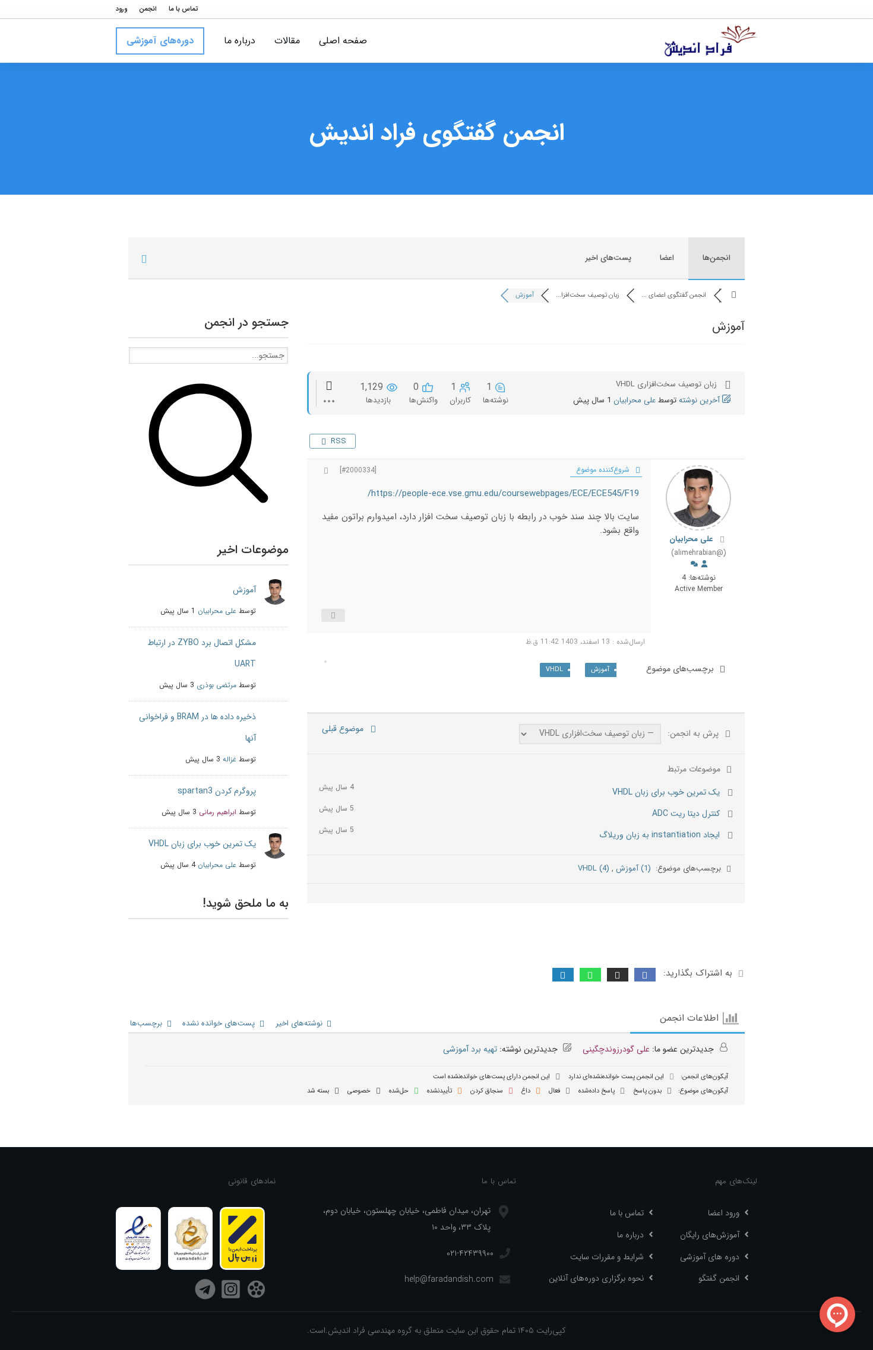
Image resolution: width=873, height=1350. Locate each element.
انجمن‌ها (716, 258)
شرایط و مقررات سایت (607, 1256)
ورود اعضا (723, 1212)
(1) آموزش (632, 868)
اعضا (667, 258)
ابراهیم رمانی (217, 812)
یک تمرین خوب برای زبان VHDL (666, 792)
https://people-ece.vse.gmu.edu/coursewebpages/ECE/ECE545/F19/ (503, 494)
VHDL (554, 670)
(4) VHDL (593, 868)
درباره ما (630, 1234)
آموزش (600, 670)
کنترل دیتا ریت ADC (686, 813)
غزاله (229, 759)
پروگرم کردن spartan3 (217, 791)
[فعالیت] (694, 565)
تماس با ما (627, 1212)
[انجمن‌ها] (734, 295)
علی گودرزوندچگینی (616, 1049)
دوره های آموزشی (709, 1256)
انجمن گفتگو (718, 1278)
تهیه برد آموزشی (470, 1049)
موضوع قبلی (345, 728)
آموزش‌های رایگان (709, 1234)
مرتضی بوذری (216, 685)
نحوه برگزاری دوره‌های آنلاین (596, 1278)
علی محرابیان (634, 400)
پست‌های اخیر (608, 258)
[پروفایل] (704, 565)
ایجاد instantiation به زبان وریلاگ (659, 834)
